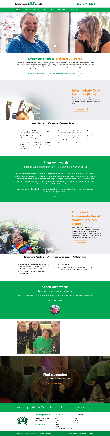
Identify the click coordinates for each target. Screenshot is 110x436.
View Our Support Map (55, 384)
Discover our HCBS (80, 243)
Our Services (79, 415)
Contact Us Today (83, 407)
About (56, 418)
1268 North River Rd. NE (42, 418)
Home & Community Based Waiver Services (62, 73)
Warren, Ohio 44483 (40, 420)
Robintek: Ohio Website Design (86, 433)
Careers (57, 420)
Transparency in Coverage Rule (64, 428)
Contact (57, 426)
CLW (81, 73)
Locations (58, 424)
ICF (76, 418)
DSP (56, 422)
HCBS (76, 420)
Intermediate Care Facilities (36, 73)
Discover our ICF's (80, 109)
